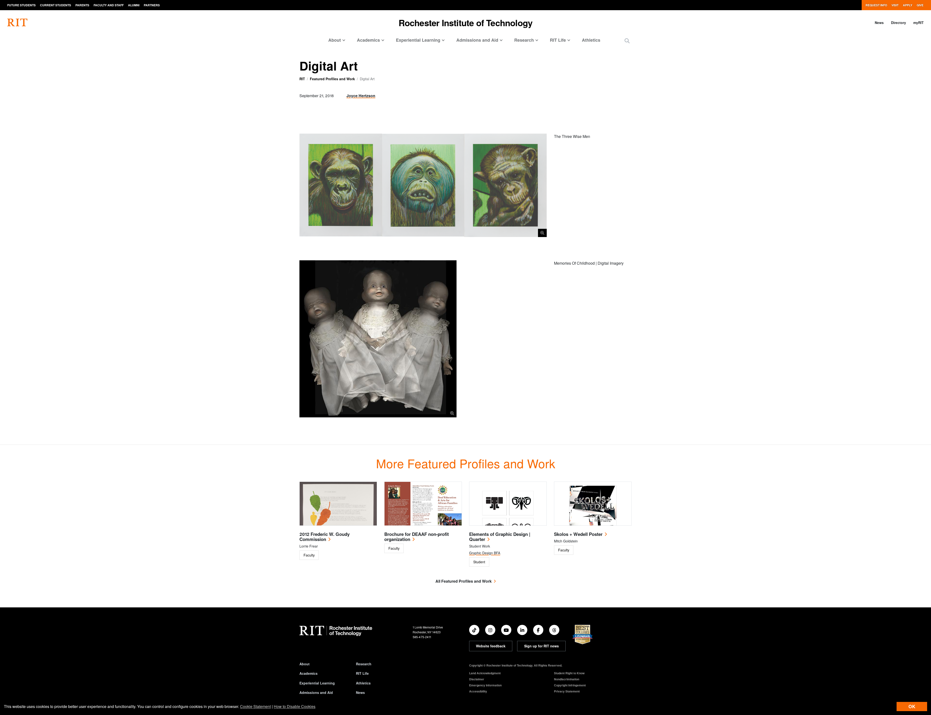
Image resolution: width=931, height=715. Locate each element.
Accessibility (478, 691)
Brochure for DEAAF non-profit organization (416, 537)
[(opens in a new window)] (474, 630)
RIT (302, 78)
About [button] (334, 40)
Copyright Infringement (570, 685)
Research (363, 663)
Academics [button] (368, 40)
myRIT (918, 22)
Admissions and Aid (316, 692)
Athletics (591, 40)
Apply (907, 5)
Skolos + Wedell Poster (578, 534)
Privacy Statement (567, 691)
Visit (895, 5)
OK (911, 706)
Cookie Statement (255, 706)
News (879, 22)
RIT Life (362, 673)
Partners (152, 5)
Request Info (876, 5)
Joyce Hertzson (360, 95)
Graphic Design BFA (484, 552)
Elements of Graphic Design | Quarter (499, 537)
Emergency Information (485, 685)
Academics (308, 673)
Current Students (55, 5)
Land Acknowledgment (485, 673)
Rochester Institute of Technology (466, 22)
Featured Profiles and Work (332, 78)
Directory (898, 22)
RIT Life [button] (558, 40)
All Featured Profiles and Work (463, 581)
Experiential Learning (317, 683)
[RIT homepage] (17, 22)
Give (920, 5)
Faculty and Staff (109, 5)
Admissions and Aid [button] (477, 40)
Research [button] (524, 40)
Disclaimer (476, 679)
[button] (627, 40)
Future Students (21, 5)
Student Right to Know (569, 673)
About (304, 663)
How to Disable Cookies (294, 706)
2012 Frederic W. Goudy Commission (324, 537)
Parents (82, 5)
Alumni (133, 5)
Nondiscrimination (566, 679)
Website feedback (491, 646)
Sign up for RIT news (541, 646)
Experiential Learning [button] (418, 40)
